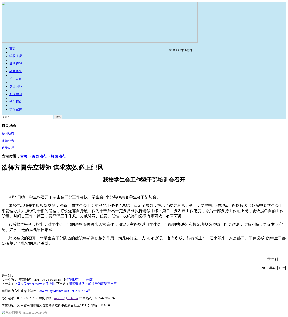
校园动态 (58, 156)
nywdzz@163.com (66, 298)
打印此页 (71, 279)
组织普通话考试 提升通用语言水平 (93, 283)
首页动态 (39, 156)
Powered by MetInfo (50, 291)
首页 (24, 156)
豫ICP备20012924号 (77, 291)
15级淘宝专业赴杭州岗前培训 (34, 283)
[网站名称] (100, 41)
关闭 (89, 279)
